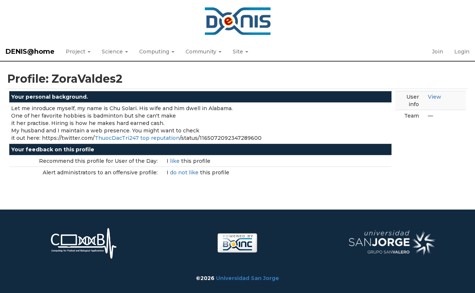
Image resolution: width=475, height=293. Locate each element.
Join (437, 51)
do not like (185, 172)
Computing (155, 51)
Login (461, 51)
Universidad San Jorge (247, 278)
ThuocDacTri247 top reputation (137, 138)
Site (239, 51)
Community (202, 51)
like (175, 161)
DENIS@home (30, 51)
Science (113, 51)
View (434, 96)
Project (76, 51)
